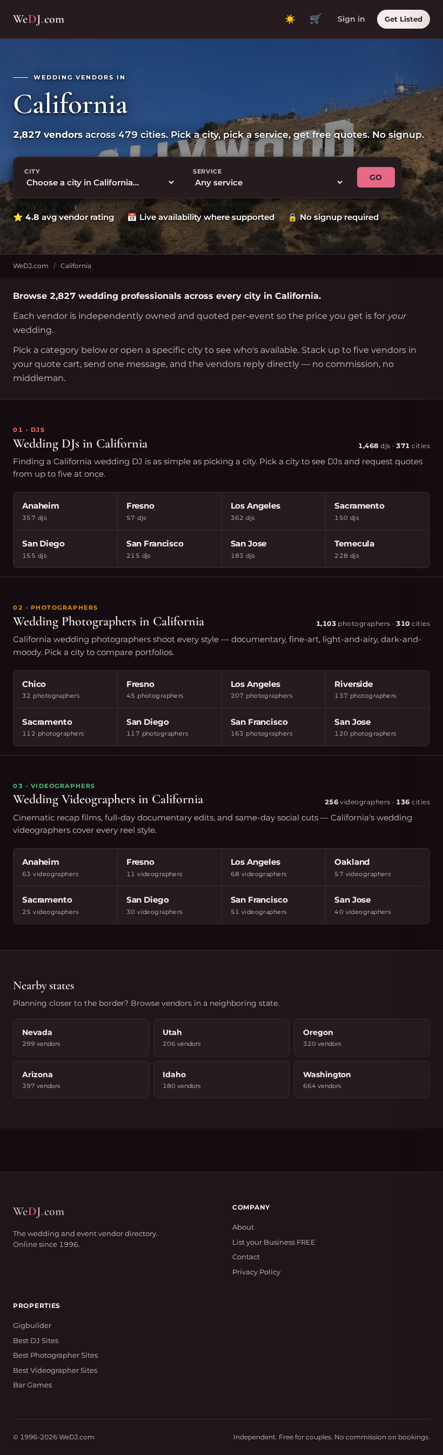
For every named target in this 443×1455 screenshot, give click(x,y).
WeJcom (38, 19)
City (32, 171)
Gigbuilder (32, 1325)
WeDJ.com (31, 266)
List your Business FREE (274, 1242)
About (243, 1227)
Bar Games (32, 1384)
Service (207, 171)
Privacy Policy (256, 1271)
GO (376, 177)
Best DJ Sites (35, 1340)
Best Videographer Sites (55, 1370)
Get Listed (403, 19)
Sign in (351, 19)
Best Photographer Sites (55, 1355)
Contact (246, 1256)
